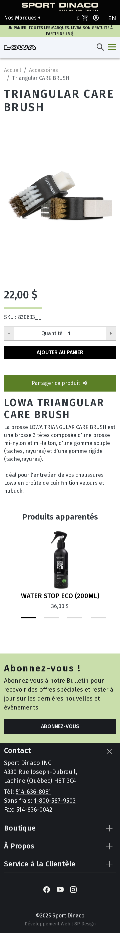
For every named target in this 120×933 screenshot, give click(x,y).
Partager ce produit (56, 383)
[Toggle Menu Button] (110, 47)
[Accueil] (20, 47)
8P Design (85, 924)
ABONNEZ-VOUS (60, 726)
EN (112, 18)
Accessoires (43, 70)
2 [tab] (45, 620)
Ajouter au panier (60, 352)
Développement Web (47, 924)
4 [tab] (91, 620)
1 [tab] (21, 620)
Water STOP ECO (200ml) (60, 596)
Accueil (12, 70)
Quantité (52, 333)
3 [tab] (68, 620)
